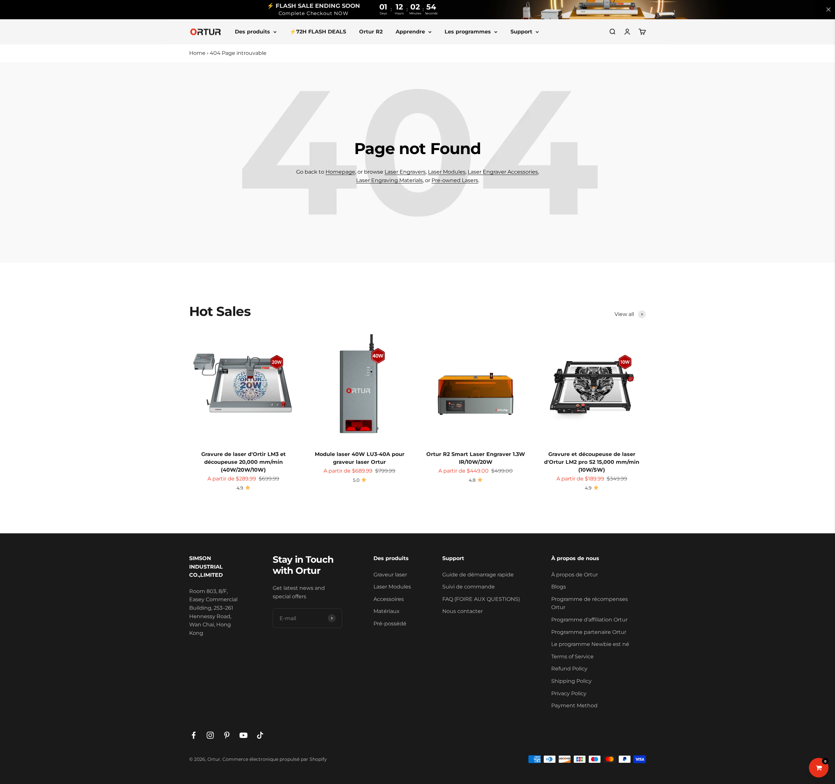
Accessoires (388, 599)
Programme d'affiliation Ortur (589, 620)
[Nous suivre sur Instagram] (210, 735)
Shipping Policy (571, 681)
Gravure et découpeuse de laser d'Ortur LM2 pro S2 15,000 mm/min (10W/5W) (591, 462)
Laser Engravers (405, 172)
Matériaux (386, 611)
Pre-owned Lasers (455, 180)
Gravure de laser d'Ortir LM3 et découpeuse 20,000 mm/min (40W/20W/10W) (243, 462)
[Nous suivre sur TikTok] (260, 735)
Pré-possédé (389, 623)
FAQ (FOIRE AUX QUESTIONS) (481, 599)
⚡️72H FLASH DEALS (318, 31)
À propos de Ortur (574, 575)
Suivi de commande (468, 587)
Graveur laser (390, 575)
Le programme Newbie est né (590, 644)
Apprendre (410, 31)
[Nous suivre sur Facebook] (193, 735)
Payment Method (574, 705)
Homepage (340, 172)
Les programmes (468, 31)
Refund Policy (569, 669)
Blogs (558, 587)
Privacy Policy (568, 693)
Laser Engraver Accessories (503, 172)
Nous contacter (462, 611)
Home (197, 53)
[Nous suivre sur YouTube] (243, 735)
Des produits (252, 31)
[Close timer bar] (828, 9)
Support (521, 31)
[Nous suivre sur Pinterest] (226, 735)
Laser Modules (446, 172)
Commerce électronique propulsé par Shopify (274, 759)
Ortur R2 (371, 31)
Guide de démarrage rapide (478, 575)
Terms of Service (572, 656)
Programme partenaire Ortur (588, 632)
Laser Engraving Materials (389, 180)
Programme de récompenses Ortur (589, 603)
